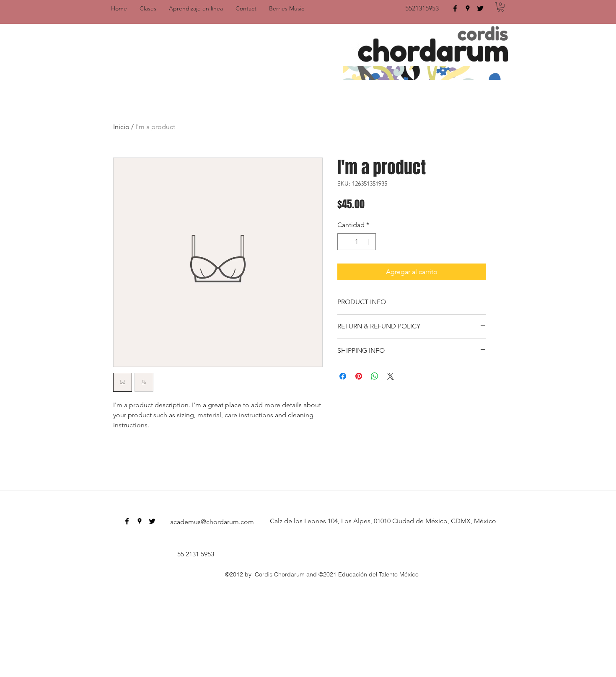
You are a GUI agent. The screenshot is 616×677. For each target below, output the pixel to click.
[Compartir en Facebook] (343, 376)
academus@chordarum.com (212, 522)
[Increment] (369, 242)
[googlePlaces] (467, 8)
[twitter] (480, 8)
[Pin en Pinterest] (359, 376)
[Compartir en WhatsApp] (375, 376)
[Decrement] (344, 242)
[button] (500, 7)
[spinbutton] (356, 242)
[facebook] (455, 8)
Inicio (121, 127)
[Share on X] (391, 376)
